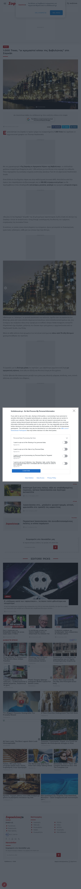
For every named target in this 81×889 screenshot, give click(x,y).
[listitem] (40, 438)
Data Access (40, 478)
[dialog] (40, 445)
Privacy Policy (51, 478)
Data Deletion (29, 478)
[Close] (75, 411)
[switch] (65, 442)
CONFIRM (26, 471)
